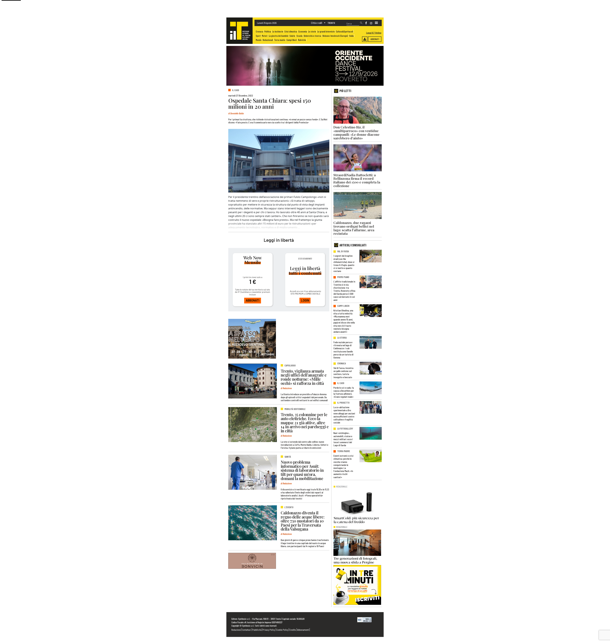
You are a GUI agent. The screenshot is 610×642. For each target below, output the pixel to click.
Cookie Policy (282, 629)
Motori (264, 35)
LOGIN (305, 300)
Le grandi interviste (326, 31)
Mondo (258, 40)
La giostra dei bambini (278, 35)
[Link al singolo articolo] (252, 381)
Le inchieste (277, 31)
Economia (302, 31)
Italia (351, 35)
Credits (292, 629)
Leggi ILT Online (373, 32)
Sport (258, 35)
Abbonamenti (303, 629)
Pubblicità (256, 629)
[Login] (364, 39)
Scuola (299, 35)
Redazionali (268, 40)
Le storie (312, 31)
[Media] (376, 22)
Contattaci (246, 629)
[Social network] (366, 23)
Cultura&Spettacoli (344, 31)
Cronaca (259, 31)
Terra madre (279, 40)
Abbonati (374, 39)
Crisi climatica (290, 31)
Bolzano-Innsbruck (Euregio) (335, 35)
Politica (267, 31)
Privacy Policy (269, 629)
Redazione (236, 629)
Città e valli (316, 22)
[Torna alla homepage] (239, 30)
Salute (292, 35)
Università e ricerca (312, 35)
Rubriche (302, 40)
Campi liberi (291, 40)
